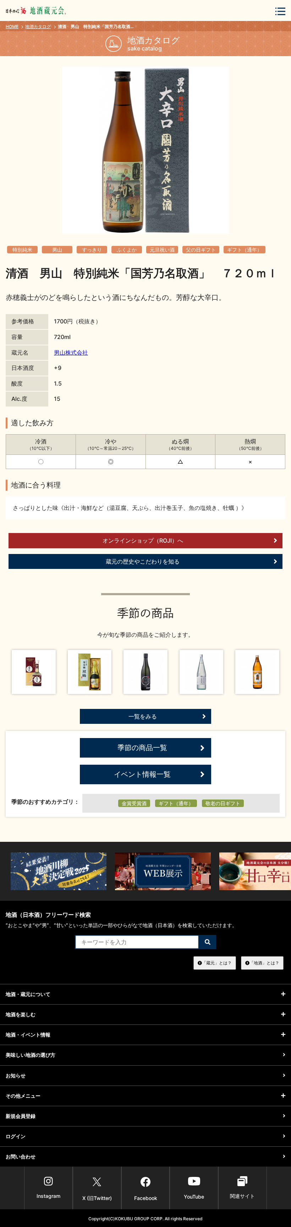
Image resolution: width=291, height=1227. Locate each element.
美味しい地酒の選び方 (30, 1055)
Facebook (145, 1198)
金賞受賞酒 (134, 803)
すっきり (92, 250)
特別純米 (22, 250)
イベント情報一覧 (142, 774)
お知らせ (16, 1075)
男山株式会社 (71, 352)
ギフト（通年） (244, 250)
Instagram (48, 1196)
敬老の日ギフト (222, 803)
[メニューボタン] (280, 11)
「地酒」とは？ (264, 962)
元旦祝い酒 (162, 250)
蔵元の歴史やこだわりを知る (143, 561)
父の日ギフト (201, 250)
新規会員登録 (20, 1116)
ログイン (16, 1136)
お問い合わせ (20, 1156)
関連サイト (242, 1196)
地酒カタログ (38, 26)
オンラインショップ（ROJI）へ (143, 540)
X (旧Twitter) (97, 1198)
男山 (57, 250)
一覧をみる (142, 716)
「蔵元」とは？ (217, 962)
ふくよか (127, 250)
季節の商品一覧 (142, 747)
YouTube (194, 1197)
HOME (12, 26)
